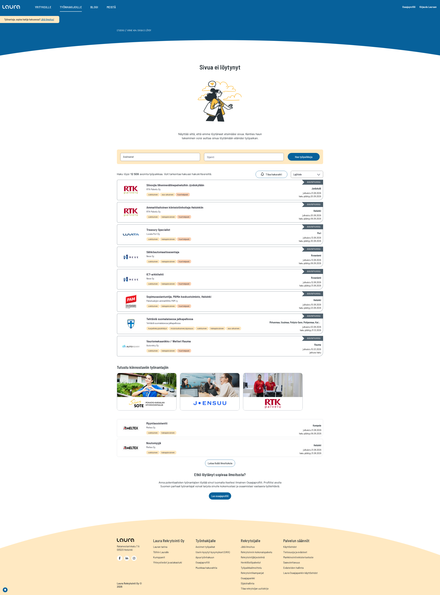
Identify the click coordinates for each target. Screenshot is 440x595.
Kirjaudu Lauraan (428, 6)
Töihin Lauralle (161, 552)
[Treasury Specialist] (220, 235)
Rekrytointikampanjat (252, 572)
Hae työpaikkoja (303, 156)
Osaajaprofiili (408, 6)
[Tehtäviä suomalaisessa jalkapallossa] (220, 324)
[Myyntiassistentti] (220, 428)
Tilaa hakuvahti (274, 174)
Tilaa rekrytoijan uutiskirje (255, 588)
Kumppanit (159, 557)
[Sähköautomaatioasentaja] (220, 257)
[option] (148, 392)
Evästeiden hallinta (293, 567)
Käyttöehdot (290, 546)
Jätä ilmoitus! (47, 19)
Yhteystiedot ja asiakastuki (167, 562)
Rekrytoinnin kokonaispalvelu (256, 552)
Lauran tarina (160, 546)
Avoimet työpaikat (205, 546)
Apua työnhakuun (205, 557)
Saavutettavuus (291, 562)
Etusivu (120, 30)
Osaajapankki (248, 578)
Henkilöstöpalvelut (251, 562)
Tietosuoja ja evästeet (295, 552)
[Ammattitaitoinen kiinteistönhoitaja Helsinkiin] (220, 212)
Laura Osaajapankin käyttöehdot (300, 572)
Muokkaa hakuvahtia (206, 567)
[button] (11, 7)
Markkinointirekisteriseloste (298, 557)
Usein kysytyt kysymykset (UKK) (213, 552)
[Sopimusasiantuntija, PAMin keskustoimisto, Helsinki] (220, 301)
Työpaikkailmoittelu (251, 567)
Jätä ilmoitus (248, 546)
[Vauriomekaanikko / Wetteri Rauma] (220, 346)
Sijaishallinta (247, 583)
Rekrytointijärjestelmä (253, 557)
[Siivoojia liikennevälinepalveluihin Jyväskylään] (220, 190)
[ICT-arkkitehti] (220, 279)
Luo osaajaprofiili (220, 496)
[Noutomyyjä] (220, 448)
